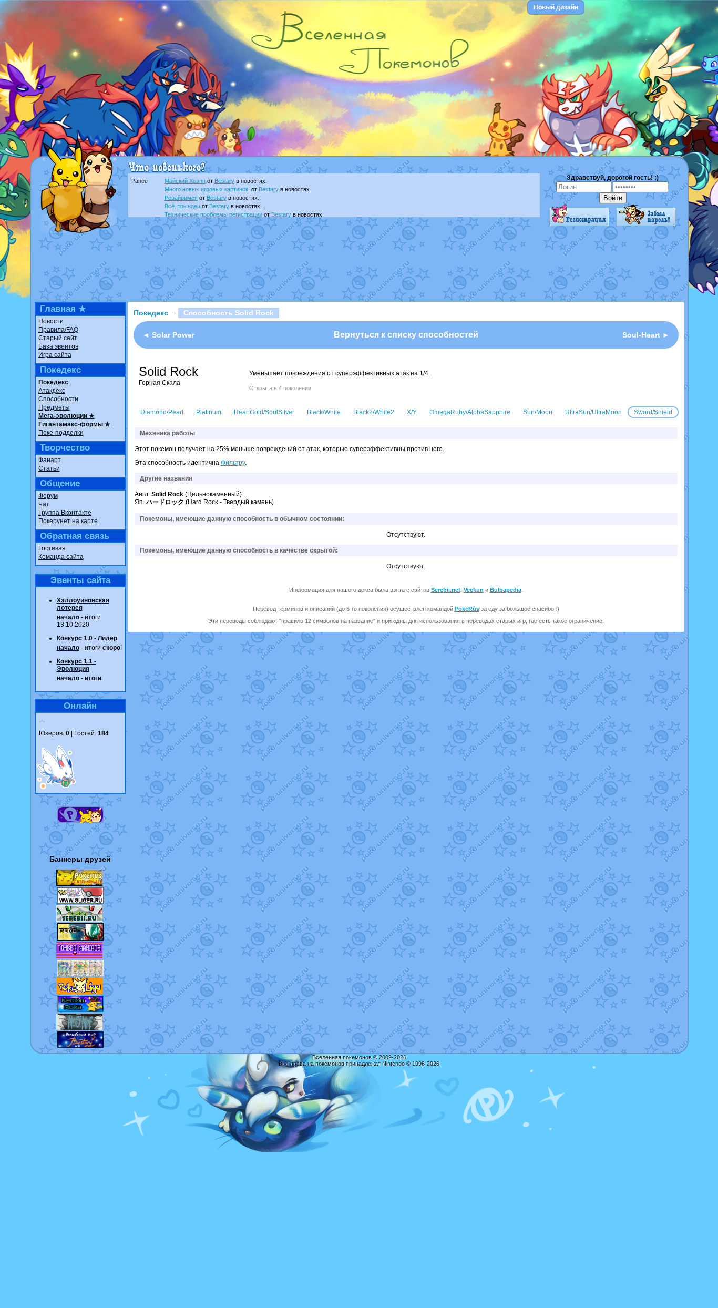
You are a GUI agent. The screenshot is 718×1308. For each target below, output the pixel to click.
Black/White (324, 412)
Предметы (54, 407)
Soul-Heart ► (646, 335)
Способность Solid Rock (228, 313)
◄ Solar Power (168, 335)
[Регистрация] (579, 224)
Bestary (224, 181)
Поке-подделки (61, 432)
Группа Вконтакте (64, 512)
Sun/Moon (537, 412)
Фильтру (233, 462)
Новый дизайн (556, 7)
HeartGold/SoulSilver (264, 412)
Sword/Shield (653, 412)
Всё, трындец (182, 206)
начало (68, 617)
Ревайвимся (181, 198)
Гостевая (52, 548)
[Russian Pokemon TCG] (80, 974)
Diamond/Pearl (161, 412)
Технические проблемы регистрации (213, 214)
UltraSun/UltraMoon (593, 412)
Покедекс (53, 382)
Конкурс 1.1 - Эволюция (76, 665)
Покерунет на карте (68, 521)
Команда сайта (61, 556)
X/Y (412, 412)
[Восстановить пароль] (646, 224)
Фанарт (49, 460)
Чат (43, 504)
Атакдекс (51, 390)
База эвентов (58, 346)
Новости (51, 321)
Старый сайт (57, 338)
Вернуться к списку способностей (406, 334)
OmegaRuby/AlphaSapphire (469, 412)
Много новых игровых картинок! (207, 189)
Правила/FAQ (58, 329)
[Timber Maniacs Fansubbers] (79, 956)
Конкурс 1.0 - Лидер (87, 638)
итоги (93, 678)
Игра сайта (54, 355)
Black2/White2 (373, 412)
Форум (48, 495)
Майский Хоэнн (185, 181)
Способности (58, 399)
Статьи (49, 468)
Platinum (208, 412)
